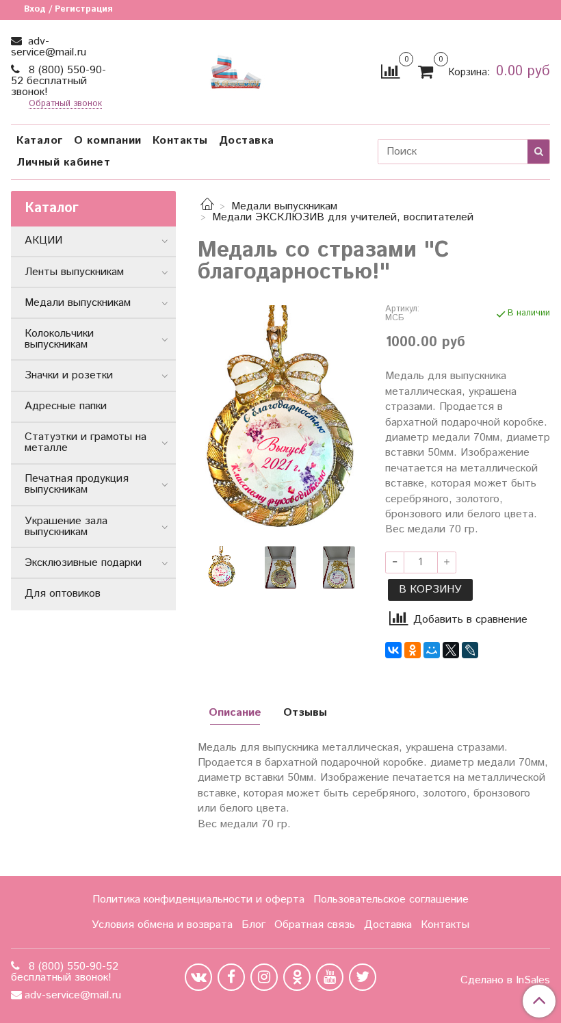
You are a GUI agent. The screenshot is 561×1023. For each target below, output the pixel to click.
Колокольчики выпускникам (59, 339)
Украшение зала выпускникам (66, 526)
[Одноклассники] (412, 650)
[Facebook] (231, 977)
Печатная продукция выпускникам (77, 484)
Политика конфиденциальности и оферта (198, 899)
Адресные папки (66, 406)
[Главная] (207, 206)
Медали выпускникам (284, 206)
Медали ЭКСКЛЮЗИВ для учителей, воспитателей (342, 217)
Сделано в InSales (505, 980)
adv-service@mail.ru (48, 47)
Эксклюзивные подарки (83, 563)
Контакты (180, 140)
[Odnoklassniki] (297, 977)
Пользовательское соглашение (391, 899)
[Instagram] (264, 977)
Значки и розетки (69, 375)
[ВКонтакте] (393, 650)
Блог (253, 925)
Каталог (39, 140)
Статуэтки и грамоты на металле (85, 442)
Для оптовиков (63, 593)
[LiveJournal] (470, 650)
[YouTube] (329, 977)
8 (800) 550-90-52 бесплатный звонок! (58, 81)
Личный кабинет (63, 162)
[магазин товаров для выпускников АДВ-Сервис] (236, 68)
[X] (451, 650)
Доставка (246, 140)
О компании (108, 140)
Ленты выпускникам (74, 272)
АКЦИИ (43, 240)
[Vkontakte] (198, 977)
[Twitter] (362, 977)
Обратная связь (314, 925)
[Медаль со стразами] (280, 421)
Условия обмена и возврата (162, 925)
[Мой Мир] (431, 650)
